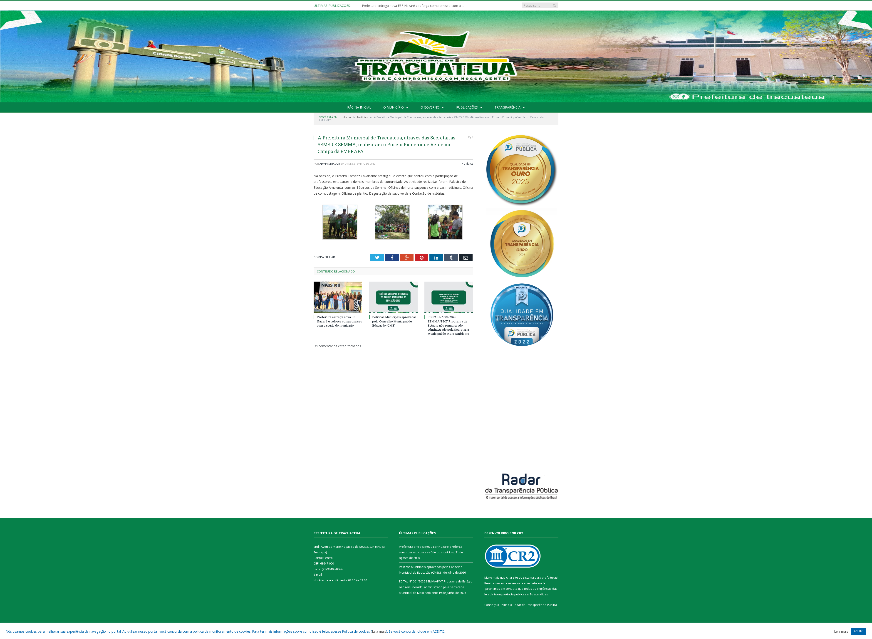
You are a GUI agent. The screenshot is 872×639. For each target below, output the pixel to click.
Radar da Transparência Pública (535, 605)
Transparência (507, 107)
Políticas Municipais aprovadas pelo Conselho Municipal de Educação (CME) (414, 6)
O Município (393, 107)
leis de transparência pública (504, 594)
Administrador (330, 163)
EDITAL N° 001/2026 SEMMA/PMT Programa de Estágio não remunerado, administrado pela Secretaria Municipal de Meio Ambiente (448, 325)
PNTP (503, 605)
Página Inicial (359, 107)
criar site (512, 577)
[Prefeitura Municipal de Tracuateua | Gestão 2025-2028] (436, 61)
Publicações (467, 107)
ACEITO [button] (859, 631)
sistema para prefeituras (540, 577)
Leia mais (379, 631)
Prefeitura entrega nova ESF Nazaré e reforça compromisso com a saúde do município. (339, 321)
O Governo (430, 107)
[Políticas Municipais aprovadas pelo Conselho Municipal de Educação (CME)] (393, 297)
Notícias (467, 163)
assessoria (515, 583)
